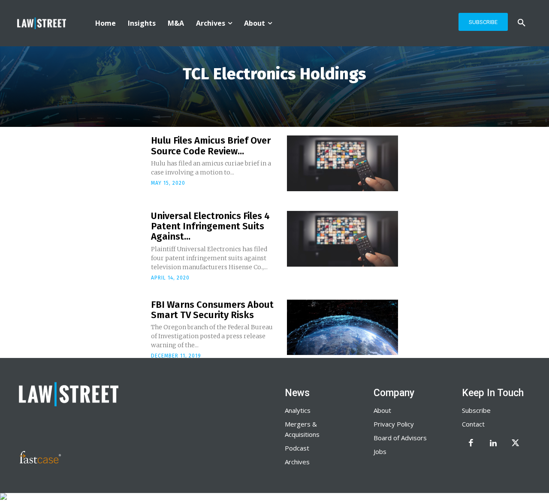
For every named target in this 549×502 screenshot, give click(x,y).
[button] (521, 23)
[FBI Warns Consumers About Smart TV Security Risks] (342, 327)
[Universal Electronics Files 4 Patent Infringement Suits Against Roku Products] (342, 239)
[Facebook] (471, 444)
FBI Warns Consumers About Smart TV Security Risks (212, 310)
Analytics (298, 410)
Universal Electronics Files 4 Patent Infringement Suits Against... (210, 226)
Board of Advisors (400, 437)
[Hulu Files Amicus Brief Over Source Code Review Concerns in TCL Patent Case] (342, 163)
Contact (473, 424)
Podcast (297, 448)
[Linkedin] (493, 444)
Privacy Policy (394, 424)
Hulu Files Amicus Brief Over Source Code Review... (211, 145)
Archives (297, 461)
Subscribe (476, 410)
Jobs (380, 451)
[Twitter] (516, 444)
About (382, 410)
